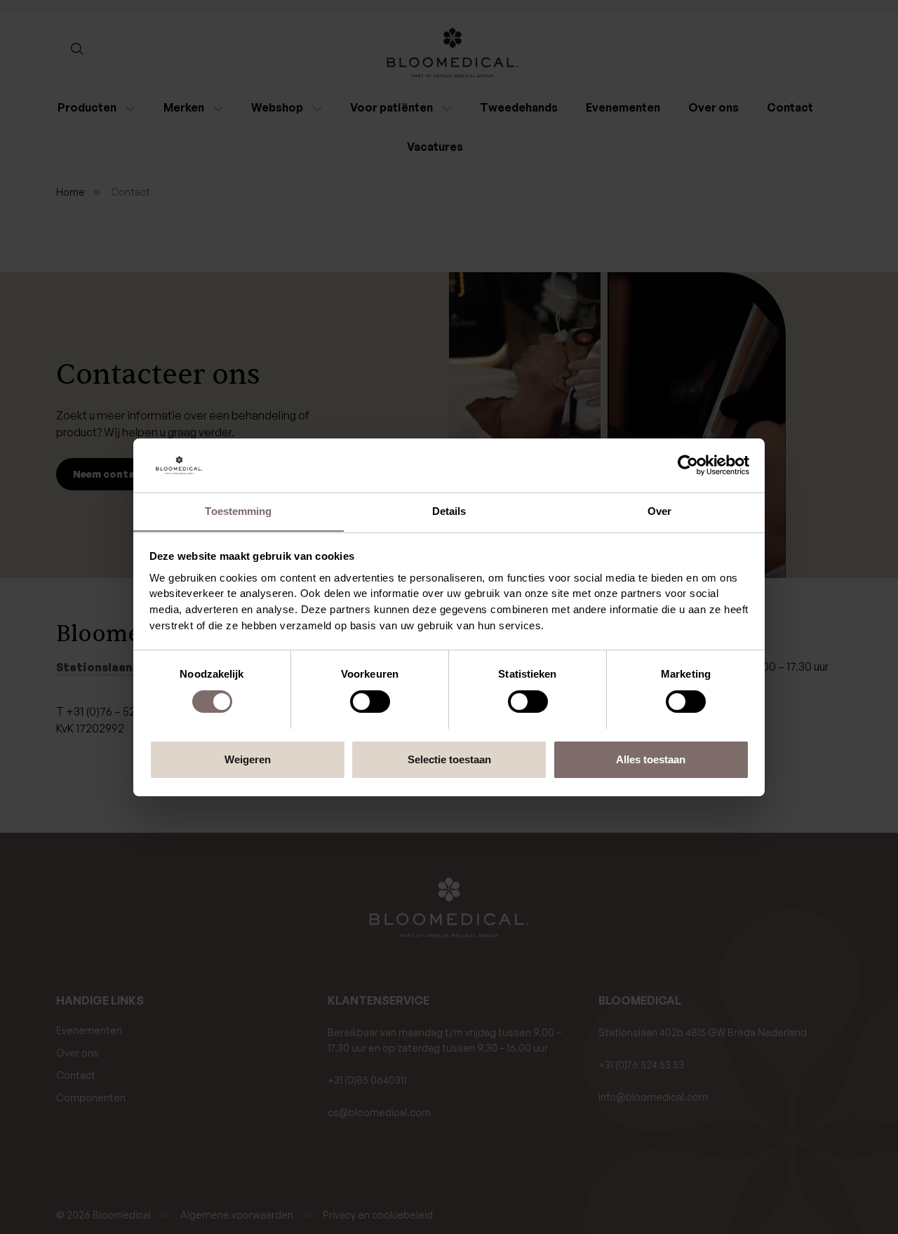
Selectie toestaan (449, 759)
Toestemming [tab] (238, 510)
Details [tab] (449, 510)
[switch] (370, 701)
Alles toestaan (650, 759)
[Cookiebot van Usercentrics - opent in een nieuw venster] (687, 465)
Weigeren (247, 759)
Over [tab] (659, 510)
